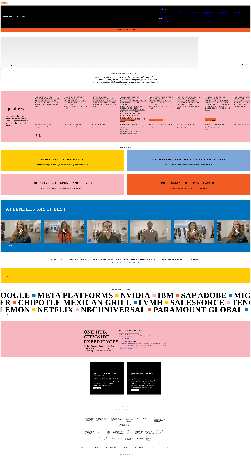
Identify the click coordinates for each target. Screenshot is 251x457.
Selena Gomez (43, 124)
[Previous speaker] (36, 135)
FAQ (141, 452)
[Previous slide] (242, 64)
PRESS (136, 452)
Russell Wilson (129, 124)
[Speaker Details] (48, 109)
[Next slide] (246, 64)
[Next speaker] (40, 135)
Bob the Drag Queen (160, 124)
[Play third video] (107, 231)
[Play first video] (20, 231)
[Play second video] (64, 231)
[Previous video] (7, 245)
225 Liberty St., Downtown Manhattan (129, 333)
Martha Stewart (73, 124)
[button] (4, 2)
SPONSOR (128, 452)
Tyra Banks (98, 124)
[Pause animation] (7, 276)
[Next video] (10, 245)
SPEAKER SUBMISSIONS (115, 452)
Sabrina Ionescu (214, 124)
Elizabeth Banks (187, 124)
